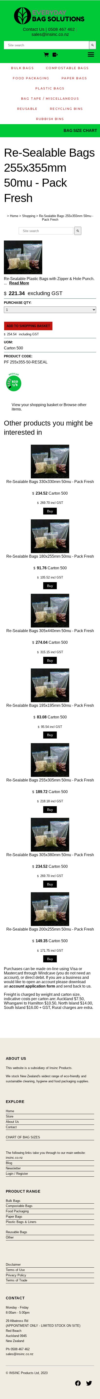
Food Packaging (31, 78)
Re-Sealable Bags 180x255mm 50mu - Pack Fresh (50, 556)
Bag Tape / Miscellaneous (50, 98)
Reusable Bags (16, 1232)
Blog (9, 1163)
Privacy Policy (16, 1275)
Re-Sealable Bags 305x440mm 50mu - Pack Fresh (50, 631)
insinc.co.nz (14, 1157)
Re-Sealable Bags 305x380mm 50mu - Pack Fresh (50, 855)
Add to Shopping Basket (28, 326)
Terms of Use (15, 1270)
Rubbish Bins (50, 119)
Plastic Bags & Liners (21, 1222)
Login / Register (17, 1173)
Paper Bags (74, 78)
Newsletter (13, 1168)
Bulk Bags (22, 68)
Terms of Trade (16, 1280)
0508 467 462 (61, 29)
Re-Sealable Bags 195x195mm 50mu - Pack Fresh (50, 705)
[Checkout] (55, 55)
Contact (11, 1127)
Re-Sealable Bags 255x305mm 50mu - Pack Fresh (50, 780)
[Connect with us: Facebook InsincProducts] (78, 1383)
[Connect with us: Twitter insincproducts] (89, 1383)
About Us (12, 1122)
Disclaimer (13, 1264)
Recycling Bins (66, 109)
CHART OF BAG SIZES (23, 1137)
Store (9, 1116)
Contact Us (33, 29)
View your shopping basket (35, 405)
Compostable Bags (67, 68)
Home (14, 216)
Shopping (28, 216)
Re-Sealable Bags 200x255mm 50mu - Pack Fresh (50, 929)
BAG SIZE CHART (81, 131)
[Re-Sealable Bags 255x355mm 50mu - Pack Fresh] (23, 273)
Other (10, 1237)
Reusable (27, 109)
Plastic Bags (50, 88)
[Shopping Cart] (47, 55)
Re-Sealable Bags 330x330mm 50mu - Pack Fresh (50, 482)
